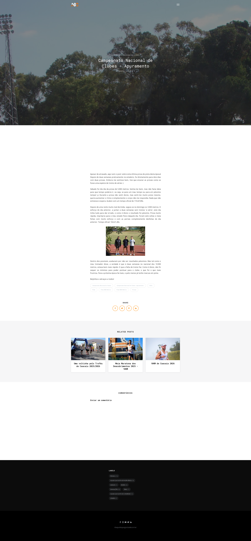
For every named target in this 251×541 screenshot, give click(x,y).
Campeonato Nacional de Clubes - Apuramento (130, 285)
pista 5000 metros (122, 289)
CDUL (150, 285)
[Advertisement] (125, 154)
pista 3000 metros (106, 289)
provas (134, 289)
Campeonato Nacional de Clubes (125, 55)
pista (93, 289)
